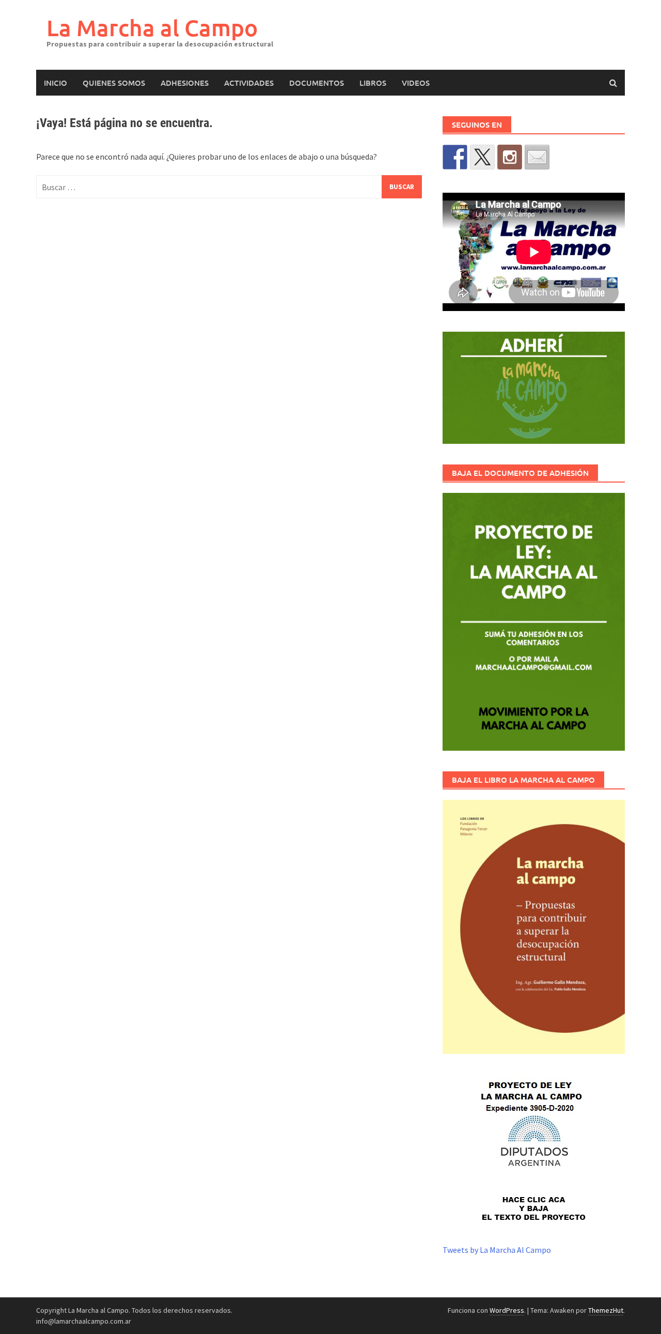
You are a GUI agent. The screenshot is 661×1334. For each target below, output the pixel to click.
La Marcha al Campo (152, 27)
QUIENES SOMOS (114, 82)
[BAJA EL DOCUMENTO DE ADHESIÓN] (534, 622)
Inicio (55, 82)
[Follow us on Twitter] (482, 157)
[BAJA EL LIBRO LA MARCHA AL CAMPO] (534, 926)
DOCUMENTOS (316, 82)
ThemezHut (605, 1310)
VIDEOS (416, 82)
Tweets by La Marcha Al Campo (497, 1250)
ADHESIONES (185, 82)
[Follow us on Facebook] (455, 157)
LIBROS (372, 82)
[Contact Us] (537, 157)
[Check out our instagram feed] (509, 157)
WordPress (507, 1310)
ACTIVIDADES (249, 82)
